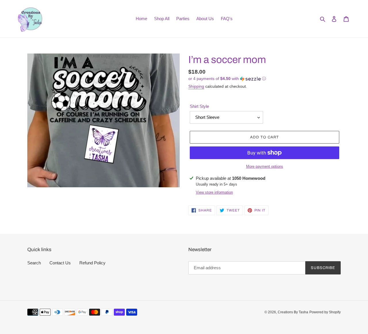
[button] (227, 78)
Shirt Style (199, 106)
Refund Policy (92, 262)
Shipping (196, 86)
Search (34, 262)
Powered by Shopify (325, 312)
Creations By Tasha (293, 312)
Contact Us (60, 262)
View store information (214, 192)
